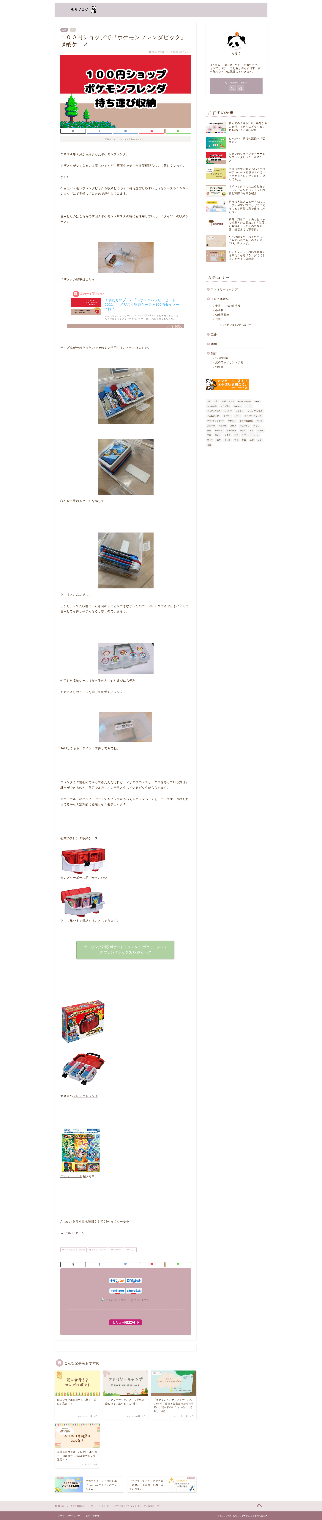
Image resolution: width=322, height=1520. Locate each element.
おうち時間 (212, 406)
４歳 (260, 440)
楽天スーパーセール (250, 435)
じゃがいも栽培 (213, 411)
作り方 (259, 421)
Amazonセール (74, 1232)
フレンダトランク (85, 1096)
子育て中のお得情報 (227, 305)
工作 (214, 334)
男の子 (210, 440)
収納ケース (118, 1250)
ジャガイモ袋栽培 (254, 411)
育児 (236, 440)
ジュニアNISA (213, 416)
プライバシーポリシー (69, 1515)
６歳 (209, 445)
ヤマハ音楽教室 (246, 421)
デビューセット (71, 1176)
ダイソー (227, 416)
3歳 (208, 401)
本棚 (214, 344)
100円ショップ (227, 401)
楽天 (236, 435)
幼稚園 (260, 430)
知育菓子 (220, 367)
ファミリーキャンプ (224, 289)
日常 (64, 30)
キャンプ (228, 411)
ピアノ (237, 416)
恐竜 (209, 435)
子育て (132, 1250)
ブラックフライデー (215, 421)
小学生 (243, 430)
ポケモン (232, 421)
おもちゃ (238, 406)
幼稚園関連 (222, 314)
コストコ (239, 411)
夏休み (233, 426)
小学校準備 (231, 430)
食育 (252, 440)
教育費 (227, 435)
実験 (209, 430)
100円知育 (222, 358)
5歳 (215, 401)
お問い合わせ (92, 1515)
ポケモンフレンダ (99, 1250)
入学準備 (222, 426)
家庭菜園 (218, 430)
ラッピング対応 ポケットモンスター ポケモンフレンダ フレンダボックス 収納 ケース (125, 949)
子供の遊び (244, 426)
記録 (244, 440)
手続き (218, 435)
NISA (257, 401)
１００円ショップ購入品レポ (235, 324)
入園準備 (211, 426)
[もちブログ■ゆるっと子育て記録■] (82, 13)
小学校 (219, 310)
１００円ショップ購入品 (74, 1250)
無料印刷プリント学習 (229, 362)
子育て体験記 (220, 298)
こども (248, 406)
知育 (214, 353)
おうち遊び (225, 406)
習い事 (227, 440)
